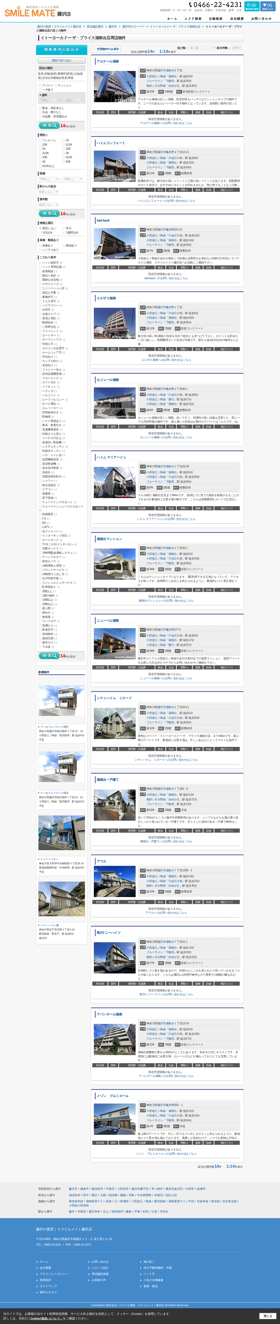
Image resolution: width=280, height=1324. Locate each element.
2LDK (45, 153)
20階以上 (49, 604)
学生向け (49, 356)
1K (67, 140)
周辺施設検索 (100, 1274)
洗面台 (48, 472)
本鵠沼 (159, 1195)
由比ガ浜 (171, 1195)
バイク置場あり (53, 421)
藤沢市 (162, 70)
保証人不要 (51, 292)
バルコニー (51, 395)
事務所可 (49, 297)
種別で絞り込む (61, 60)
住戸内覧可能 (52, 578)
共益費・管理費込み (54, 116)
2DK (68, 148)
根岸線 (215, 1201)
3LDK (69, 157)
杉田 (146, 1211)
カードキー (51, 335)
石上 (106, 1211)
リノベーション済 (55, 288)
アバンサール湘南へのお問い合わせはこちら (166, 1076)
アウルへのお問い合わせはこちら (166, 912)
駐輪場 (48, 416)
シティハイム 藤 (49, 925)
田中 (86, 1195)
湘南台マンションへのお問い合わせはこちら (166, 600)
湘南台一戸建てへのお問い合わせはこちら (166, 841)
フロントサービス (55, 569)
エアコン (49, 489)
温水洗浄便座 (52, 467)
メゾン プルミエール (113, 1096)
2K (44, 148)
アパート (47, 85)
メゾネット (51, 386)
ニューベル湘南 (108, 620)
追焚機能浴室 (52, 459)
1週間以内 (72, 232)
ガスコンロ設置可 (55, 348)
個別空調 (49, 638)
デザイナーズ (52, 284)
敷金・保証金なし (53, 108)
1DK (44, 144)
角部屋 (48, 617)
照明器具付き (52, 412)
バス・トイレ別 (53, 455)
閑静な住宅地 (52, 279)
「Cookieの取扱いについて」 (45, 1318)
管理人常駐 (51, 318)
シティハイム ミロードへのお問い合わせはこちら (166, 759)
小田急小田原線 (79, 1205)
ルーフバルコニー (55, 399)
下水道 (48, 646)
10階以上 (49, 599)
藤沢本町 (94, 1211)
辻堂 (154, 1211)
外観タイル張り (53, 433)
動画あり (71, 245)
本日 (68, 228)
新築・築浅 (151, 1286)
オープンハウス (53, 339)
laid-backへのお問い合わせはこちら (166, 278)
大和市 (190, 1188)
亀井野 (170, 152)
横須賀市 (97, 1188)
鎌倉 (128, 1211)
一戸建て (47, 89)
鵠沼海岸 (75, 1195)
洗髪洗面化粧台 (53, 476)
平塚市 (110, 1188)
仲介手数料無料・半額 (158, 1267)
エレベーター (52, 408)
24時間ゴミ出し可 (55, 574)
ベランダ (49, 391)
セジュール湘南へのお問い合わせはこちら (166, 437)
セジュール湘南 (108, 380)
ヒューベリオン (49, 859)
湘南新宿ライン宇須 (181, 1201)
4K (44, 161)
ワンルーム (49, 140)
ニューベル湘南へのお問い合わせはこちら (166, 678)
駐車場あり (51, 586)
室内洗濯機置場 (53, 373)
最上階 (48, 608)
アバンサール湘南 (109, 1014)
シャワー (49, 480)
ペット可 (149, 1274)
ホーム (44, 1261)
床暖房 (48, 493)
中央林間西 (144, 1195)
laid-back (103, 220)
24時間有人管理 (53, 565)
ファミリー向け (53, 369)
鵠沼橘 (113, 1195)
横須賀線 (160, 1201)
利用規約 (45, 1280)
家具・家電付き (53, 425)
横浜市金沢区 (174, 1188)
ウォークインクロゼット (59, 502)
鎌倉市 (84, 1188)
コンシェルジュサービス (59, 582)
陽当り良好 (51, 275)
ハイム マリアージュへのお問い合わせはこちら (166, 519)
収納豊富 (49, 514)
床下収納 (49, 497)
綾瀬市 (201, 1188)
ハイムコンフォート (111, 143)
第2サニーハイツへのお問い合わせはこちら (166, 994)
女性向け (49, 365)
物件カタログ (48, 1292)
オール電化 (51, 403)
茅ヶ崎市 (157, 1188)
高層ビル (49, 625)
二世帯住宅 (51, 326)
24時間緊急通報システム (59, 552)
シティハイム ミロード (114, 698)
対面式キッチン (53, 450)
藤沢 (95, 1195)
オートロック (52, 540)
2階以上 (48, 591)
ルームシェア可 (53, 352)
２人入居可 (51, 301)
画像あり (47, 245)
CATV (47, 527)
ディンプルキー (53, 557)
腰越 (123, 1195)
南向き (48, 612)
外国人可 (49, 344)
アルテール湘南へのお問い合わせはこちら (166, 123)
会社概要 (45, 1267)
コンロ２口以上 (53, 438)
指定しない (49, 228)
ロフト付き (51, 382)
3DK (44, 157)
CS (45, 518)
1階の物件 (50, 595)
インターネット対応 (56, 535)
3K (67, 153)
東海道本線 (76, 1201)
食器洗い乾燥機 (53, 442)
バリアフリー (52, 305)
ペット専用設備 (53, 266)
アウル (101, 861)
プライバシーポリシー (54, 1274)
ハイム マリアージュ (111, 457)
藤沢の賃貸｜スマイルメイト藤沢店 (64, 1229)
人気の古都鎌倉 (153, 1280)
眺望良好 (49, 322)
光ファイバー (52, 531)
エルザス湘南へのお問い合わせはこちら (166, 359)
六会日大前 (175, 158)
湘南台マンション (109, 539)
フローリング (52, 378)
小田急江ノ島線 (156, 76)
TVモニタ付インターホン (59, 544)
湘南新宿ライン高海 (99, 1201)
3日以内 (47, 232)
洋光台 (164, 1211)
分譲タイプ (51, 314)
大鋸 (103, 1195)
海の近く (149, 1261)
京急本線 (203, 1201)
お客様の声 (99, 1280)
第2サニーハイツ (109, 932)
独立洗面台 (51, 485)
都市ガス (49, 642)
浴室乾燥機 (51, 463)
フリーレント (52, 331)
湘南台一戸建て (108, 779)
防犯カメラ (51, 561)
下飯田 (170, 81)
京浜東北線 (230, 1201)
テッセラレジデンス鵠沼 (54, 726)
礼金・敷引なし (51, 112)
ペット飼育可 (52, 262)
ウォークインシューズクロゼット (61, 508)
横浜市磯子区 (140, 1188)
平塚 (137, 1211)
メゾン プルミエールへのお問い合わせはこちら (166, 1153)
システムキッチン (55, 446)
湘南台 (170, 70)
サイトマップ (48, 1286)
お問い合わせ (100, 1261)
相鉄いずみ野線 (156, 85)
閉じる (268, 1316)
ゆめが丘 (173, 85)
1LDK (69, 144)
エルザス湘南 (106, 298)
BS (45, 522)
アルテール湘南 (108, 61)
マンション (64, 85)
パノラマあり (50, 249)
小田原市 (123, 1188)
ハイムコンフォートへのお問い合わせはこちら (166, 200)
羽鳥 (132, 1195)
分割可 (48, 309)
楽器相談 (49, 271)
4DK (68, 161)
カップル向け (52, 361)
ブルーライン (154, 81)
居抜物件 (49, 634)
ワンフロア (51, 621)
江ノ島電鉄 (122, 1201)
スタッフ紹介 (100, 1267)
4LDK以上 (48, 166)
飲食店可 (49, 629)
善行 (171, 399)
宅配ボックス (52, 548)
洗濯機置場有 (52, 429)
